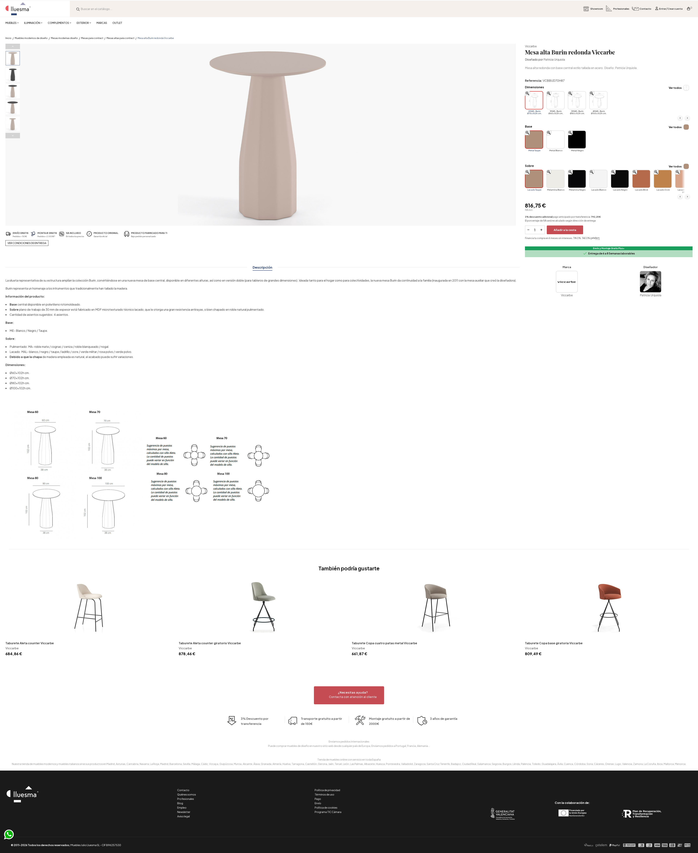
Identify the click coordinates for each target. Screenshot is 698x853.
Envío (318, 803)
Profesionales (185, 798)
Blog (180, 803)
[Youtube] (588, 787)
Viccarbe (531, 46)
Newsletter (183, 812)
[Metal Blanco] (555, 139)
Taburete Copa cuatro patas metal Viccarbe (384, 643)
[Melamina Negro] (577, 179)
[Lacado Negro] (620, 179)
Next (12, 135)
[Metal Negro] (577, 139)
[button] (349, 695)
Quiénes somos (186, 794)
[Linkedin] (572, 787)
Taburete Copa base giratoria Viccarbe (554, 643)
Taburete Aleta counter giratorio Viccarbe (210, 643)
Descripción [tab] (262, 267)
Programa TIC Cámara (328, 812)
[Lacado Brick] (641, 179)
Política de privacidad (327, 790)
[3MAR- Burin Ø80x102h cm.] (577, 100)
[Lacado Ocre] (663, 179)
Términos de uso (324, 794)
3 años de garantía (443, 719)
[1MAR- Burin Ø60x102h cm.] (555, 100)
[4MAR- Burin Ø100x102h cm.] (598, 100)
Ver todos (675, 87)
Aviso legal (183, 816)
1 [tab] (349, 663)
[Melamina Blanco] (555, 179)
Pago (318, 798)
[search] (78, 9)
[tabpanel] (89, 618)
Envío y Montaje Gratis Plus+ (608, 248)
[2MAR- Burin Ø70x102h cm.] (534, 100)
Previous (12, 46)
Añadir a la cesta (565, 229)
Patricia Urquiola (554, 59)
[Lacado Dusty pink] (684, 179)
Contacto (183, 790)
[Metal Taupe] (534, 139)
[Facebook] (556, 787)
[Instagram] (580, 787)
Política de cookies (326, 807)
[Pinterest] (564, 787)
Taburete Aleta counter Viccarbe (29, 643)
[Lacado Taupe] (534, 179)
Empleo (181, 807)
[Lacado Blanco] (598, 179)
